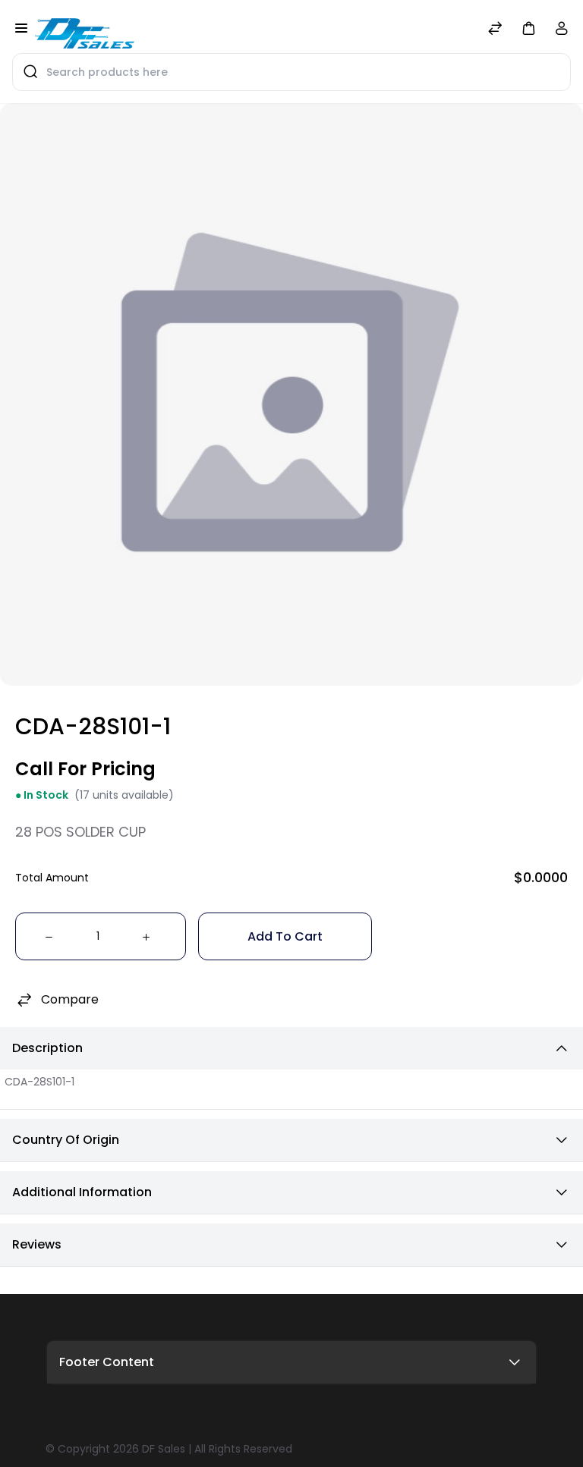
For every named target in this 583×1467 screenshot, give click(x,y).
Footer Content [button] (106, 1362)
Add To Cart (285, 936)
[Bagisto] (84, 29)
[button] (528, 27)
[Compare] (495, 30)
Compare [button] (70, 999)
